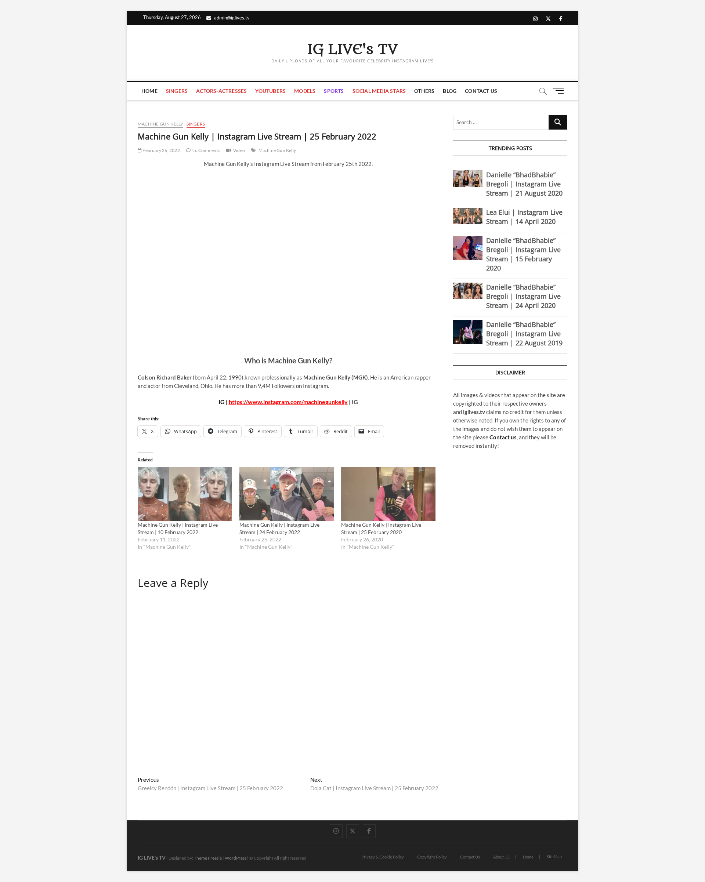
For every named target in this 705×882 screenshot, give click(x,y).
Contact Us (481, 91)
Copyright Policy (432, 856)
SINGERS (177, 91)
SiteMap (554, 856)
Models (304, 91)
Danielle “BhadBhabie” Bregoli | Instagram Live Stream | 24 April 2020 (523, 296)
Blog (449, 91)
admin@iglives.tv (232, 18)
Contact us (503, 437)
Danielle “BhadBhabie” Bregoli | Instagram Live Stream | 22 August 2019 (524, 333)
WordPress (235, 858)
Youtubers (270, 91)
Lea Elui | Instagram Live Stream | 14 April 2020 (524, 217)
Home (149, 91)
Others (424, 91)
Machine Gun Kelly (160, 124)
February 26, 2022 (161, 150)
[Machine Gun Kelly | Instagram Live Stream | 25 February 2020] (388, 494)
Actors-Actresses (221, 91)
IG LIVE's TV (352, 49)
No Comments (205, 150)
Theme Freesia (208, 858)
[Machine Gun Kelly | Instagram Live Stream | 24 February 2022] (286, 494)
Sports (334, 91)
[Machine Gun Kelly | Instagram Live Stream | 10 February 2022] (185, 494)
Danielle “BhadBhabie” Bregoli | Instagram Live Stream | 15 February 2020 (523, 254)
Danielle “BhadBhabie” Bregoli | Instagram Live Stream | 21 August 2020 (524, 183)
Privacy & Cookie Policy (382, 856)
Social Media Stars (379, 91)
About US (501, 856)
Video (239, 150)
